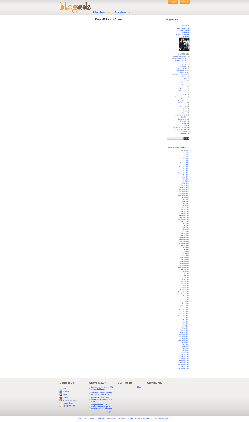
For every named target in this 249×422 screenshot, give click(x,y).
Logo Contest (182, 101)
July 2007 (186, 247)
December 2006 (184, 261)
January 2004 (184, 332)
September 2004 (183, 316)
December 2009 (184, 189)
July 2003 (186, 344)
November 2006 (184, 263)
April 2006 (186, 277)
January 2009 (184, 211)
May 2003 (186, 348)
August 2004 (185, 318)
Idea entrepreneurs (180, 87)
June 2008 (185, 225)
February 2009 (184, 209)
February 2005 (184, 306)
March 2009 (185, 207)
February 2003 (184, 354)
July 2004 (186, 320)
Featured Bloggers (180, 81)
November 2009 (184, 191)
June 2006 (185, 273)
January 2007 (184, 259)
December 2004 (184, 310)
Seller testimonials (181, 115)
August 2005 (185, 294)
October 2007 (184, 241)
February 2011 (184, 163)
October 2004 (184, 314)
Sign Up (184, 2)
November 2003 (184, 336)
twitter (65, 394)
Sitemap (137, 418)
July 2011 (186, 153)
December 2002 (184, 358)
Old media (183, 107)
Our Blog (112, 418)
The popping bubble (179, 127)
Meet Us (105, 418)
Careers (98, 418)
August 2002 (185, 366)
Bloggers (183, 64)
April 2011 (186, 159)
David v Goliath (182, 68)
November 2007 (184, 239)
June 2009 (185, 201)
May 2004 (186, 324)
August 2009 (185, 197)
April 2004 (186, 326)
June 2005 (185, 298)
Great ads (184, 83)
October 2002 (184, 362)
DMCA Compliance (165, 418)
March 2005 (185, 304)
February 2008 (184, 233)
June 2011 (185, 155)
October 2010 (184, 171)
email (64, 388)
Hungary (184, 85)
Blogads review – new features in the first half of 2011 (101, 400)
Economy (183, 72)
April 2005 (186, 302)
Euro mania (183, 77)
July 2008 (186, 223)
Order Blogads (184, 30)
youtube (65, 397)
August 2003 (185, 342)
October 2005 (184, 290)
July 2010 (186, 175)
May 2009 (186, 203)
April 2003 (186, 350)
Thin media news (180, 129)
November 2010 (184, 169)
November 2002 (184, 360)
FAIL (185, 79)
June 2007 (185, 249)
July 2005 (186, 296)
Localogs (184, 99)
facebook (66, 391)
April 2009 (186, 205)
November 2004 (184, 312)
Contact (85, 418)
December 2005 (184, 286)
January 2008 (184, 235)
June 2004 (185, 322)
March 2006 (185, 279)
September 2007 (183, 243)
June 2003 (185, 346)
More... (110, 412)
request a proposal (69, 400)
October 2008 (184, 217)
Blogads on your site (182, 34)
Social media (182, 119)
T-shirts (185, 125)
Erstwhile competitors (180, 75)
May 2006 (186, 275)
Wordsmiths (183, 133)
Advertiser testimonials (179, 56)
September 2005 (183, 292)
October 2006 (184, 265)
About (92, 418)
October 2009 (184, 193)
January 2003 (184, 356)
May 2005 (186, 300)
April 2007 (186, 253)
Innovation (183, 89)
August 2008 (185, 221)
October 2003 (184, 338)
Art (186, 62)
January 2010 (184, 187)
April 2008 (186, 229)
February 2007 (184, 257)
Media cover (182, 103)
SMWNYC (184, 117)
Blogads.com (172, 147)
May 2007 (186, 251)
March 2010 (185, 183)
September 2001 (183, 368)
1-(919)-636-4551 (69, 406)
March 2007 (185, 255)
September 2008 (183, 219)
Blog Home (172, 19)
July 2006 (186, 271)
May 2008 (186, 227)
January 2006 (184, 283)
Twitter (185, 131)
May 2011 (186, 157)
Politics (185, 111)
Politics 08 (184, 113)
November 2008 (184, 215)
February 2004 (184, 330)
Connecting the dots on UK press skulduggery (102, 388)
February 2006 (184, 281)
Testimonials (185, 32)
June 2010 (185, 177)
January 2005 (184, 308)
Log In (173, 2)
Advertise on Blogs (183, 28)
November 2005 (184, 288)
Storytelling (183, 121)
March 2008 (185, 231)
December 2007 (184, 237)
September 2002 (183, 364)
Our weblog (185, 36)
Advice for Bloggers (179, 60)
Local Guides (183, 95)
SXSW (184, 123)
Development (180, 70)
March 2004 (185, 328)
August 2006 (185, 269)
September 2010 (183, 173)
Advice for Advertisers (179, 58)
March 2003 (185, 352)
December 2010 (184, 167)
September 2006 (183, 267)
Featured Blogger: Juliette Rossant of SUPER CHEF (101, 393)
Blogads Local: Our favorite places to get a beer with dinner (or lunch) (101, 407)
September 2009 (183, 195)
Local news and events (179, 97)
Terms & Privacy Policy (149, 418)
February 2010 (184, 185)
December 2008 (184, 213)
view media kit (67, 403)
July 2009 (186, 199)
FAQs (80, 418)
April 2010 (186, 181)
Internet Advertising (181, 91)
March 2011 (185, 161)
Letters (185, 93)
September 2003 (183, 340)
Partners (130, 418)
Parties (185, 109)
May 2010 (186, 179)
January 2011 (184, 165)
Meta (185, 105)
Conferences (183, 66)
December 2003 (184, 334)
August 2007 (185, 245)
